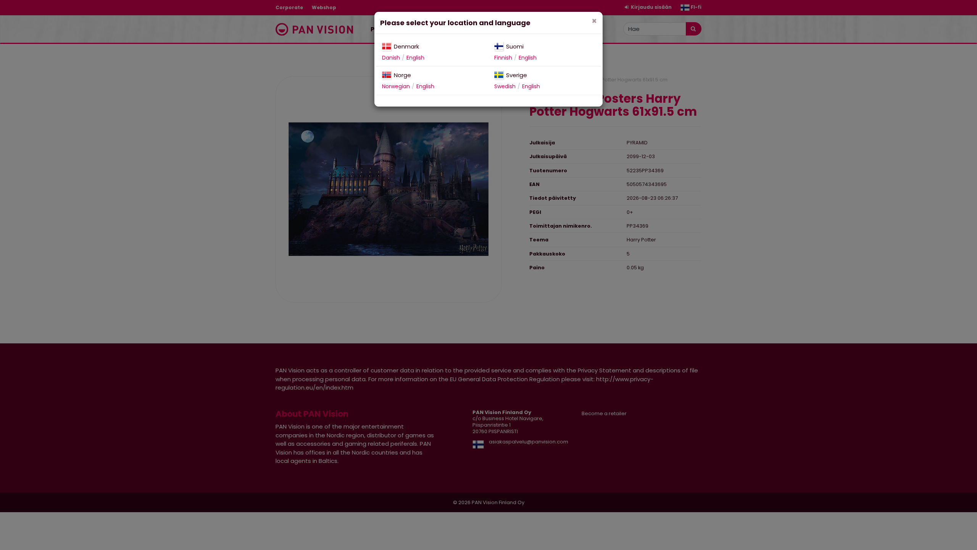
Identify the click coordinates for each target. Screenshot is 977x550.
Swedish (505, 86)
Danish (391, 57)
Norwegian (396, 86)
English (415, 57)
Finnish (503, 57)
